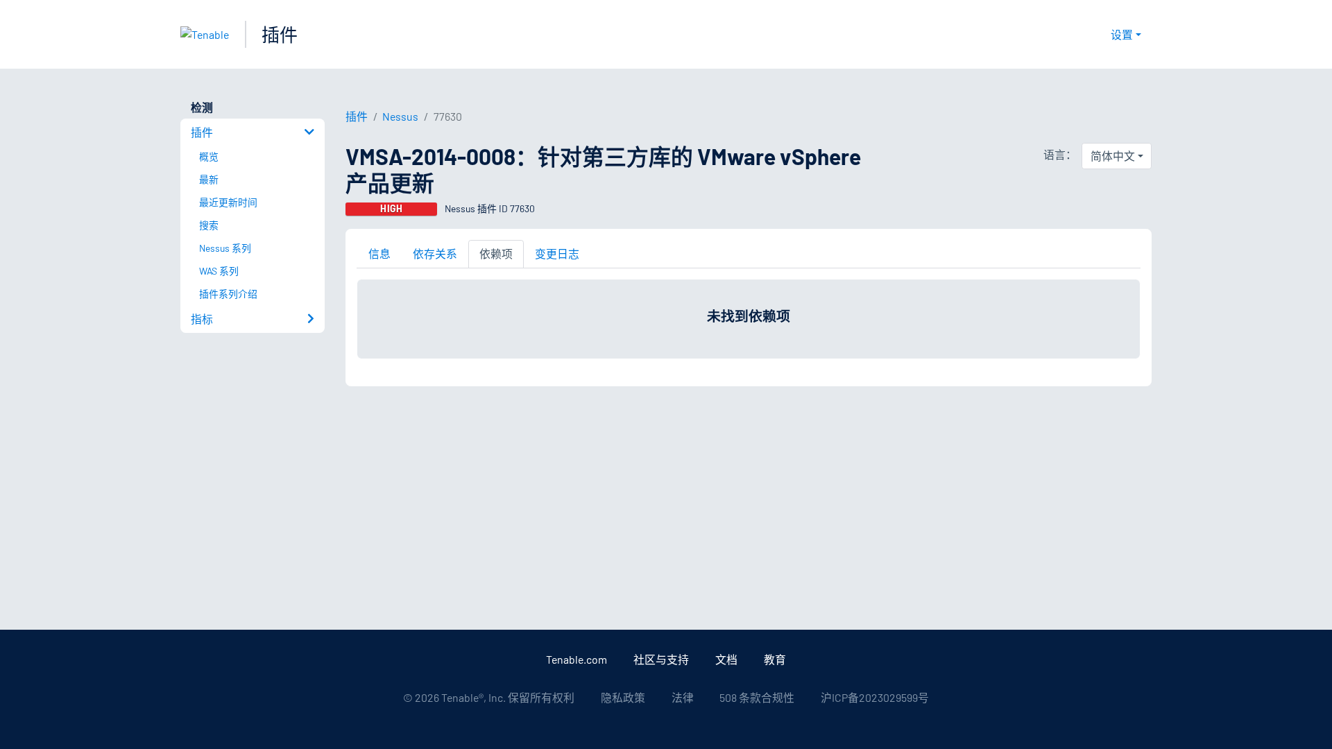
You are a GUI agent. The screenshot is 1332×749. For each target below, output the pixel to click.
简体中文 (1113, 155)
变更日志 (557, 253)
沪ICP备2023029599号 (875, 697)
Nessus (400, 116)
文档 (726, 659)
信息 (379, 253)
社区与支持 (661, 659)
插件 (280, 34)
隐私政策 (623, 697)
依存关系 (435, 253)
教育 (775, 659)
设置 (1122, 34)
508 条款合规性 (756, 697)
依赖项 (496, 253)
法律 (683, 697)
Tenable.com (576, 659)
